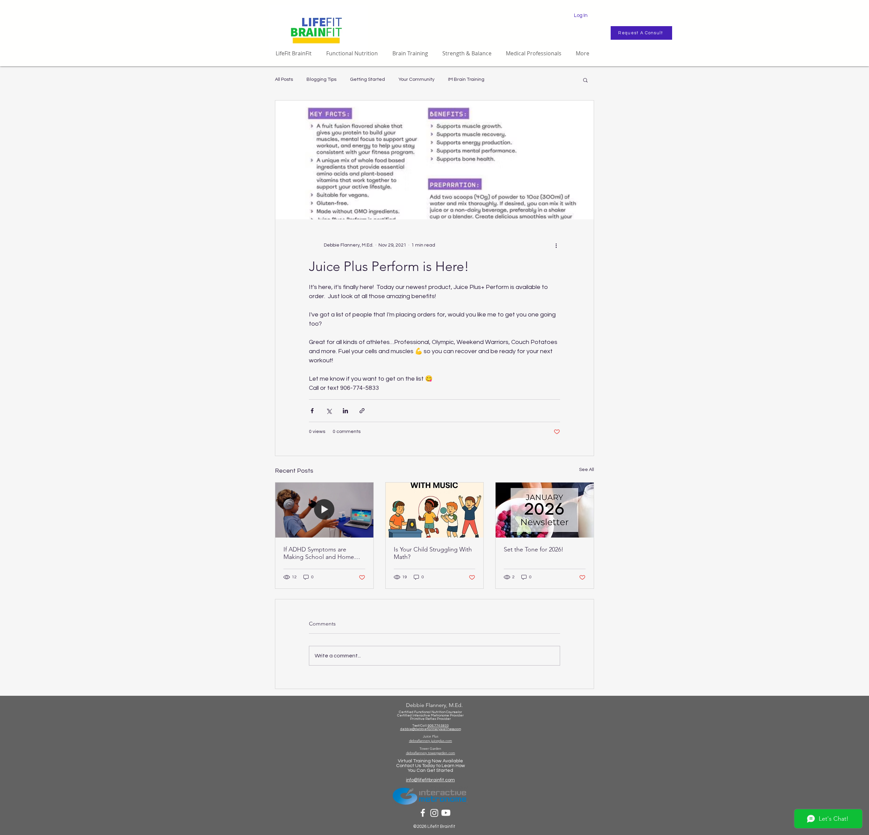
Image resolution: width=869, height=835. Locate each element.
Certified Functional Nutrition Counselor (430, 712)
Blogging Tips (321, 79)
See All (586, 469)
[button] (585, 80)
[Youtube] (446, 812)
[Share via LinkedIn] (345, 410)
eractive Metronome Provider (440, 715)
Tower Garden (430, 748)
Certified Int (407, 715)
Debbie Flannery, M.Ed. (434, 705)
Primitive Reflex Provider (430, 719)
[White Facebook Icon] (423, 812)
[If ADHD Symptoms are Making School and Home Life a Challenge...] (324, 510)
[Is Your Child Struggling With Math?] (435, 510)
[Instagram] (434, 812)
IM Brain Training (466, 79)
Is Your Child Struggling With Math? (433, 553)
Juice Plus (430, 736)
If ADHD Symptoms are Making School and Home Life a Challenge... (318, 553)
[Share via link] (362, 410)
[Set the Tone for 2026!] (545, 510)
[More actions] (556, 245)
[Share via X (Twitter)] (329, 410)
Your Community (416, 79)
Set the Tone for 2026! (533, 549)
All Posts (284, 79)
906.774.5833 (438, 725)
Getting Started (367, 79)
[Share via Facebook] (312, 410)
